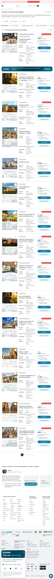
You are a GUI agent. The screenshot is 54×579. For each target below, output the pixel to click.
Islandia (19, 499)
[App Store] (43, 566)
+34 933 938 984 (45, 483)
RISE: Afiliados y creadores (32, 552)
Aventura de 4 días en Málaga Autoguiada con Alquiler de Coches (26, 407)
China (4, 520)
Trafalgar (31, 510)
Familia (44, 522)
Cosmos (31, 502)
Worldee (28, 97)
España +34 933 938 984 (45, 546)
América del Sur (6, 510)
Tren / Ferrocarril (46, 518)
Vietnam (12, 509)
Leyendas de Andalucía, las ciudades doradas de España (26, 78)
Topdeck (31, 508)
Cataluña (28, 149)
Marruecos (5, 514)
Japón (11, 501)
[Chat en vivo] (51, 576)
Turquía (19, 514)
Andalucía (28, 444)
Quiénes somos (5, 543)
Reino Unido (12, 514)
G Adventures (32, 504)
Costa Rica (20, 518)
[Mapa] (51, 30)
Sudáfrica (5, 516)
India (11, 499)
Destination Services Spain (30, 61)
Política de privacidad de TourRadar (13, 573)
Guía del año (29, 543)
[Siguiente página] (32, 454)
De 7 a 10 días (14, 25)
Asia (4, 501)
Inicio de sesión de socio (32, 557)
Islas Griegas (13, 518)
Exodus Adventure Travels (30, 204)
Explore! (28, 123)
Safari (43, 511)
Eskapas (31, 514)
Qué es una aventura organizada (18, 545)
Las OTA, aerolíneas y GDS (33, 555)
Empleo (6, 545)
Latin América (6, 508)
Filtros (6, 21)
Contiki (30, 500)
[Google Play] (43, 569)
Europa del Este (13, 512)
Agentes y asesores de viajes (33, 551)
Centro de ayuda (43, 544)
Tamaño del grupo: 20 (27, 25)
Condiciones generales (40, 575)
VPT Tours (28, 231)
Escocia (19, 510)
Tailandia (12, 507)
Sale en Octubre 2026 (41, 25)
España (19, 512)
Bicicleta (44, 502)
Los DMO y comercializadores (33, 554)
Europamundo (29, 152)
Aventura (44, 500)
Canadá (19, 516)
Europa (4, 506)
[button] (44, 41)
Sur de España (29, 56)
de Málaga (10, 9)
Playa (43, 520)
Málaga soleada (23, 352)
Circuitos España (5, 9)
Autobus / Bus (45, 517)
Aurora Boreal (45, 508)
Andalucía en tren (24, 162)
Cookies (32, 575)
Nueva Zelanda (13, 503)
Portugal (19, 508)
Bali (4, 518)
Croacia (12, 511)
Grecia (11, 516)
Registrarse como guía (31, 544)
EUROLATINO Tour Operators (30, 178)
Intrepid (31, 506)
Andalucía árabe (24, 105)
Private (43, 524)
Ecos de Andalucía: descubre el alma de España (25, 298)
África (4, 499)
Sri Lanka (12, 505)
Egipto (4, 512)
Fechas (15, 21)
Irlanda (19, 501)
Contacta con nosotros (44, 543)
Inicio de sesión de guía (32, 546)
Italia (18, 503)
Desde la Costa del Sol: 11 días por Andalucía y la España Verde (27, 216)
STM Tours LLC (29, 421)
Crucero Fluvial (45, 509)
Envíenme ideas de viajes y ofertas (13, 564)
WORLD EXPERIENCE (29, 397)
